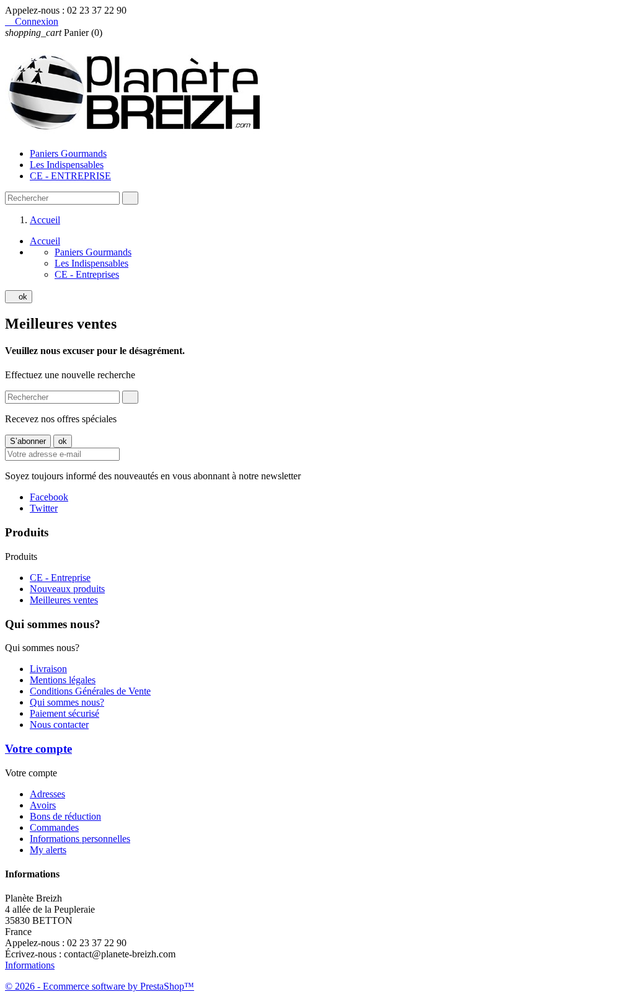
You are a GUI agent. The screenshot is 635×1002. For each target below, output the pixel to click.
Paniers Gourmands (68, 153)
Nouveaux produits (67, 588)
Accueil (45, 241)
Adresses (47, 794)
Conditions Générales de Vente (90, 691)
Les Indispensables (67, 164)
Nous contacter (59, 724)
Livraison (48, 668)
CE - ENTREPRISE (70, 176)
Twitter (44, 508)
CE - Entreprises (87, 274)
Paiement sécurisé (64, 713)
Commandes (54, 827)
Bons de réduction (65, 816)
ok (18, 296)
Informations (30, 965)
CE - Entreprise (60, 577)
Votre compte (38, 748)
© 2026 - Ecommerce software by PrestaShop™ (99, 986)
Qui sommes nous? (67, 702)
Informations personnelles (80, 838)
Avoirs (43, 805)
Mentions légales (62, 680)
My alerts (48, 850)
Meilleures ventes (64, 600)
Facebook (49, 497)
